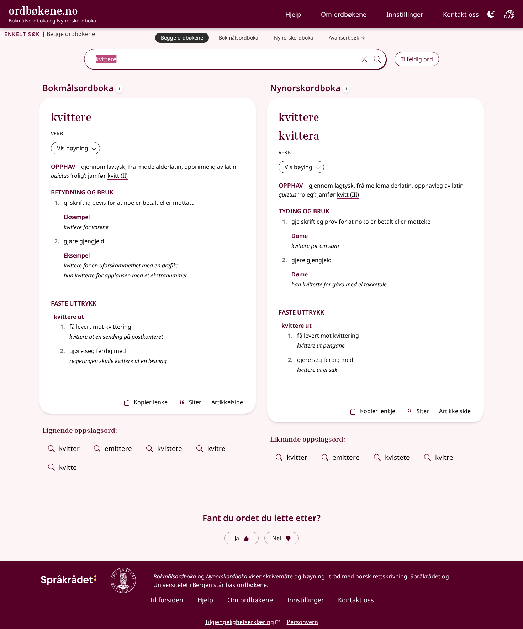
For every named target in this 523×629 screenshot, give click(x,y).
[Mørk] (491, 14)
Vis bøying (298, 167)
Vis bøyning (72, 148)
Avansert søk (344, 37)
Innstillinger (404, 14)
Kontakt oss (461, 14)
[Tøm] (364, 59)
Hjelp (293, 14)
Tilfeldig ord (417, 59)
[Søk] (377, 59)
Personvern (302, 622)
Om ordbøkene (343, 14)
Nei (276, 538)
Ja (236, 538)
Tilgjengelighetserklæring (239, 622)
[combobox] (221, 59)
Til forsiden (166, 600)
